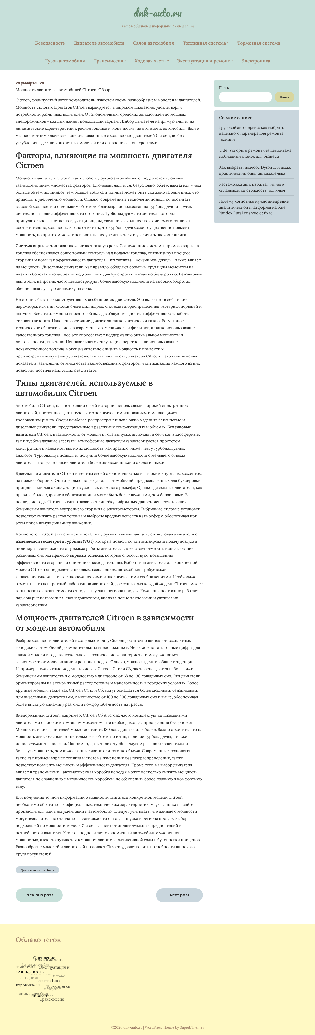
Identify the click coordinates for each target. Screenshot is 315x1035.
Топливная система (204, 43)
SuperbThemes (192, 1027)
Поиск (224, 87)
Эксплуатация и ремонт (203, 61)
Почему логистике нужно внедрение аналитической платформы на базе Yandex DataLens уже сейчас (254, 207)
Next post (179, 895)
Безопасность (50, 43)
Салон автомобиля (153, 43)
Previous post (39, 895)
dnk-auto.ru (157, 12)
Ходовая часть (150, 61)
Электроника (255, 61)
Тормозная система (258, 43)
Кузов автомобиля (65, 61)
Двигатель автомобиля (99, 43)
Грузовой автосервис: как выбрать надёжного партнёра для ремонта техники (251, 133)
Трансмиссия (108, 61)
